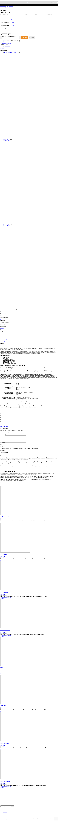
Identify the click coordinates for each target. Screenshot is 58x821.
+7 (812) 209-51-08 (4, 4)
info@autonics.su (54, 4)
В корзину (24, 37)
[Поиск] (2, 3)
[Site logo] (29, 2)
